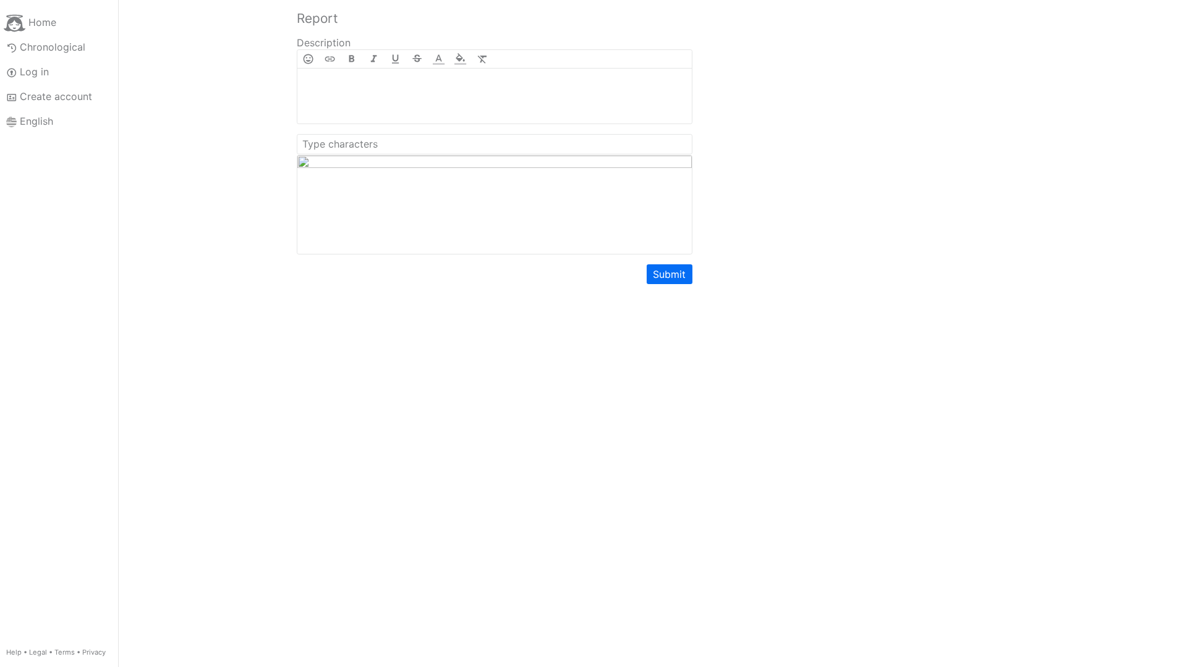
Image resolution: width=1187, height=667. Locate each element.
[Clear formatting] (482, 59)
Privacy (94, 652)
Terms (64, 652)
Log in (34, 71)
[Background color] (460, 59)
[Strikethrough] (417, 59)
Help (14, 652)
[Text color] (438, 59)
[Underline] (395, 59)
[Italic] (374, 59)
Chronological (52, 47)
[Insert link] (330, 59)
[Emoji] (308, 59)
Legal (38, 652)
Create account (56, 96)
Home (42, 22)
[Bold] (351, 59)
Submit (669, 274)
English (36, 121)
